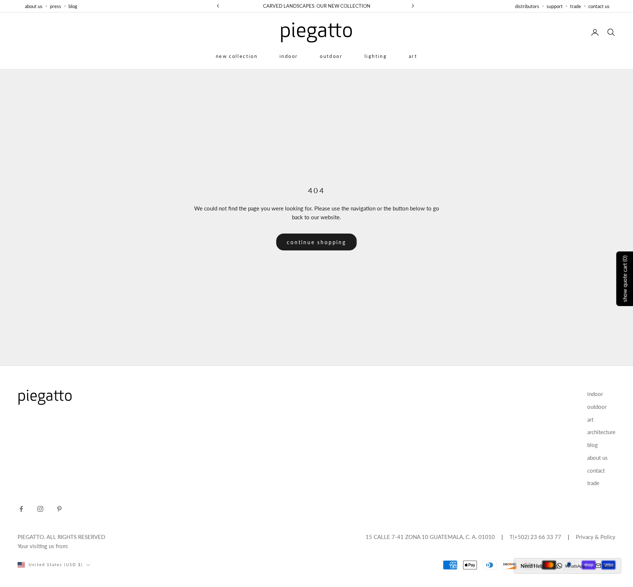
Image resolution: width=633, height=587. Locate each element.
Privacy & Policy (595, 536)
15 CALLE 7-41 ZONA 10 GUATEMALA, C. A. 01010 (430, 536)
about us (33, 6)
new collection (237, 56)
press (55, 6)
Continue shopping (316, 242)
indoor (289, 56)
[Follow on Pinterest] (59, 509)
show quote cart (624, 279)
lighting (375, 56)
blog (73, 6)
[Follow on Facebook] (21, 509)
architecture (601, 432)
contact (596, 470)
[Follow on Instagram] (40, 509)
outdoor (331, 56)
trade (575, 6)
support (555, 6)
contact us (599, 6)
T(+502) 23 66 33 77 (535, 536)
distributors (527, 6)
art (413, 56)
